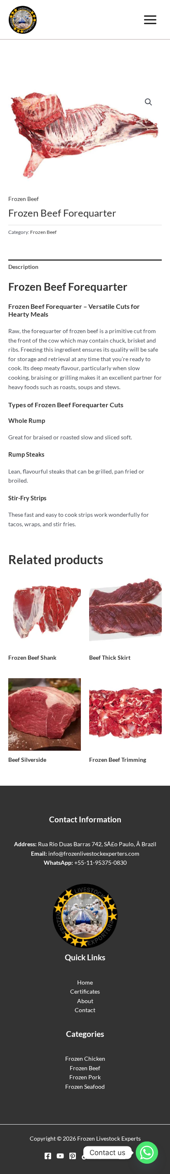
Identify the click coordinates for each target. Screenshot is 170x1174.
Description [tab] (23, 266)
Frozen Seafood (85, 1086)
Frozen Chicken (85, 1058)
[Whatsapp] (147, 1152)
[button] (148, 102)
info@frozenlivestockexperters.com (93, 853)
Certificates (85, 991)
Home (85, 982)
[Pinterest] (72, 1156)
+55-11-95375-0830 (100, 862)
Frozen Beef (23, 198)
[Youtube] (60, 1156)
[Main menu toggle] (150, 19)
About (85, 1000)
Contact (85, 1009)
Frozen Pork (85, 1077)
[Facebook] (48, 1156)
